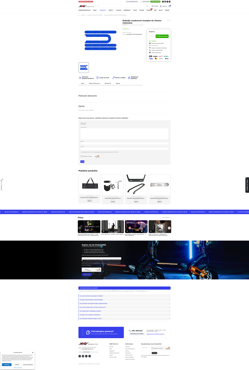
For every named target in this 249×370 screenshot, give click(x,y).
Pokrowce (91, 196)
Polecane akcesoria (87, 95)
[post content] (89, 185)
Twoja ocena (83, 123)
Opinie (118, 83)
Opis (82, 83)
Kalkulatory (127, 10)
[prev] (168, 20)
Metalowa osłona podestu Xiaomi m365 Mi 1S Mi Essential (163, 198)
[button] (32, 352)
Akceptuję (6, 364)
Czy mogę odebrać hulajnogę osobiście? (90, 311)
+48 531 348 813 (86, 352)
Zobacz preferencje (28, 364)
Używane (118, 10)
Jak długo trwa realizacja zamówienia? (90, 314)
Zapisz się (154, 353)
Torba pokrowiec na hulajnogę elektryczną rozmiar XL (92, 197)
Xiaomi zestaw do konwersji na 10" (113, 198)
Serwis (160, 10)
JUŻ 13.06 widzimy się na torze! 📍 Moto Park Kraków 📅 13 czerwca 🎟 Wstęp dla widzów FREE (88, 235)
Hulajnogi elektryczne (84, 10)
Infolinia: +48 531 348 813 (156, 50)
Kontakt (167, 10)
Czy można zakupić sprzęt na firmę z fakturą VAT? (93, 307)
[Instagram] (167, 2)
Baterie (111, 10)
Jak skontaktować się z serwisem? (89, 288)
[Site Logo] (86, 6)
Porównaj (149, 10)
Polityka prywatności (18, 367)
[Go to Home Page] (78, 15)
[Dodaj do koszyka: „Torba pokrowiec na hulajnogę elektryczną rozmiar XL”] (98, 176)
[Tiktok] (169, 2)
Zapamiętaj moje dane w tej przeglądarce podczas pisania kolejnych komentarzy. (100, 152)
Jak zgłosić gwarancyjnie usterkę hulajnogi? (91, 299)
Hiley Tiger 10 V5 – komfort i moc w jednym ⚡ (112, 235)
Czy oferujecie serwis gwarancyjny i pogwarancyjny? (93, 303)
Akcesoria (102, 10)
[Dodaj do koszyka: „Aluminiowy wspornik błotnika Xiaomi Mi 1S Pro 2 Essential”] (144, 176)
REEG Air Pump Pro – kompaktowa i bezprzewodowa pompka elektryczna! (158, 235)
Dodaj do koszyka (163, 36)
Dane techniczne (94, 83)
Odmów (17, 364)
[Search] (147, 6)
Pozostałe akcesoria (137, 34)
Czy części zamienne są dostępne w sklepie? (91, 296)
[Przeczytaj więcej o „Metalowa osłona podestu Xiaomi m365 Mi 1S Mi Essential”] (168, 176)
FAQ (155, 10)
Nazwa (82, 141)
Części (94, 10)
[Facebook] (163, 2)
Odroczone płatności (156, 52)
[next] (170, 20)
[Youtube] (165, 2)
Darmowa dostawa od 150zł (157, 43)
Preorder (141, 10)
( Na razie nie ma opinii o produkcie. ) (136, 25)
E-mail (82, 146)
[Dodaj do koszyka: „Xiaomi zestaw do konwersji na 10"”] (121, 176)
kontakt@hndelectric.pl (87, 349)
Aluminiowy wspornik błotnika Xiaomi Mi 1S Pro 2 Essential (140, 198)
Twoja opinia (83, 127)
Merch (135, 10)
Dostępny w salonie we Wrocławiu (159, 48)
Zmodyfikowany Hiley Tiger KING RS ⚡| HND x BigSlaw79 (135, 235)
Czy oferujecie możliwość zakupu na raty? (91, 318)
